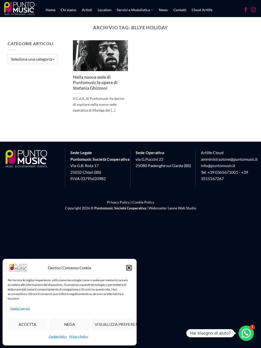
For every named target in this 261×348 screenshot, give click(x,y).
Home (50, 10)
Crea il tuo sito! (58, 29)
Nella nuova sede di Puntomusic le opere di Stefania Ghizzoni (95, 83)
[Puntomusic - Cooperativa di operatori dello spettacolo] (19, 8)
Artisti (87, 10)
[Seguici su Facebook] (245, 10)
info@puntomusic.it (218, 165)
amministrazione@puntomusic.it (229, 159)
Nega (69, 324)
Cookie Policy (58, 336)
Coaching (82, 29)
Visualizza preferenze (113, 324)
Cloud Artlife (202, 10)
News (163, 10)
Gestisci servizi (20, 308)
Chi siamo (68, 10)
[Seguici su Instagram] (253, 10)
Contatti (179, 10)
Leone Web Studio (182, 208)
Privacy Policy (78, 336)
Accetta (27, 324)
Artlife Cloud (212, 152)
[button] (129, 267)
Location (104, 10)
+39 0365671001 (222, 172)
